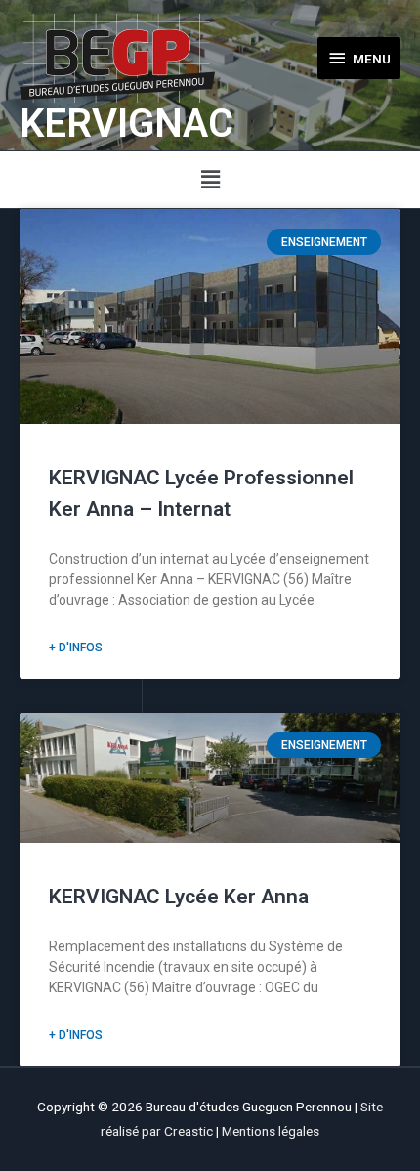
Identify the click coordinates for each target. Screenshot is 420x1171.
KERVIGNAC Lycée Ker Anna (179, 896)
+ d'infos (76, 647)
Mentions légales (270, 1131)
